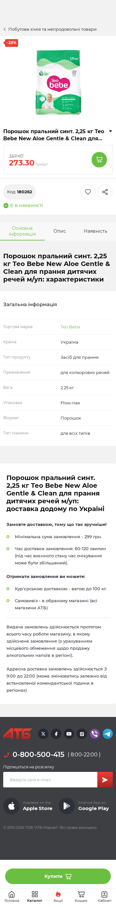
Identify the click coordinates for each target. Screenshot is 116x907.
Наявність (95, 231)
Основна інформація (22, 231)
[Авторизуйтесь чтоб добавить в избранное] (88, 192)
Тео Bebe (70, 326)
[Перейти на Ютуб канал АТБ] (69, 734)
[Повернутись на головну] (17, 733)
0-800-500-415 (38, 754)
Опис (59, 231)
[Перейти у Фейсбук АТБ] (56, 734)
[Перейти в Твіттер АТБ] (43, 734)
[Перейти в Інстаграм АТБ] (82, 734)
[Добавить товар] (99, 159)
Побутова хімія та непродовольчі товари (52, 29)
